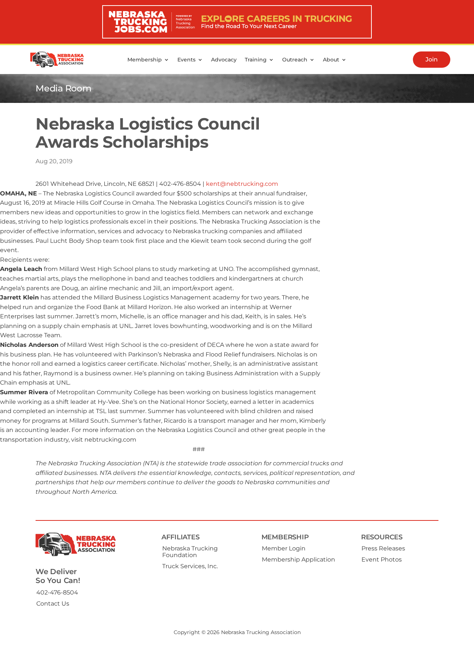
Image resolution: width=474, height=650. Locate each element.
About (331, 59)
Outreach (294, 59)
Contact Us (52, 603)
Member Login (284, 548)
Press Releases (383, 548)
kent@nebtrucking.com (242, 183)
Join (431, 59)
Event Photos (381, 559)
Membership (144, 59)
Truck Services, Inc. (190, 566)
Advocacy (224, 59)
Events (186, 59)
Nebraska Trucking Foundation (190, 552)
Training (256, 59)
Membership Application (298, 559)
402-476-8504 (57, 592)
